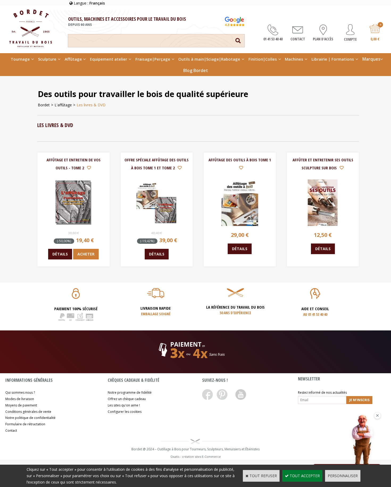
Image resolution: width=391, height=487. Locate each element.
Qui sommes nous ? (20, 392)
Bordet (44, 104)
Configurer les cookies (125, 411)
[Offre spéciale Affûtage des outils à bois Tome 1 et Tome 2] (156, 224)
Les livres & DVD (91, 104)
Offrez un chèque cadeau (127, 399)
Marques (371, 59)
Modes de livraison (19, 399)
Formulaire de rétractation (25, 424)
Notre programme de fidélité (130, 392)
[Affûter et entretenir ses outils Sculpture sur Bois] (323, 224)
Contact (11, 430)
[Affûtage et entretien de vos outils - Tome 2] (73, 224)
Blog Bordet (195, 70)
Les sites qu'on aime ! (124, 405)
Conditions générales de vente (28, 411)
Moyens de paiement (21, 405)
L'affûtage (63, 104)
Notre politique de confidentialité (30, 417)
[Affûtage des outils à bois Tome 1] (240, 224)
